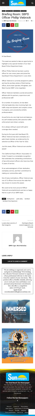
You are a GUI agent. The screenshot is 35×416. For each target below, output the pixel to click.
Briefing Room (10, 198)
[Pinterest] (12, 25)
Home (3, 8)
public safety (19, 198)
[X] (8, 25)
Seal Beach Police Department (10, 201)
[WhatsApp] (16, 25)
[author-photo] (17, 243)
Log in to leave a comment (17, 261)
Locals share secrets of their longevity (9, 224)
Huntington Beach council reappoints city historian (26, 225)
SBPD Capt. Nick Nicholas (10, 20)
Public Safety (9, 11)
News (8, 8)
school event (17, 11)
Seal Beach (23, 11)
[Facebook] (4, 25)
